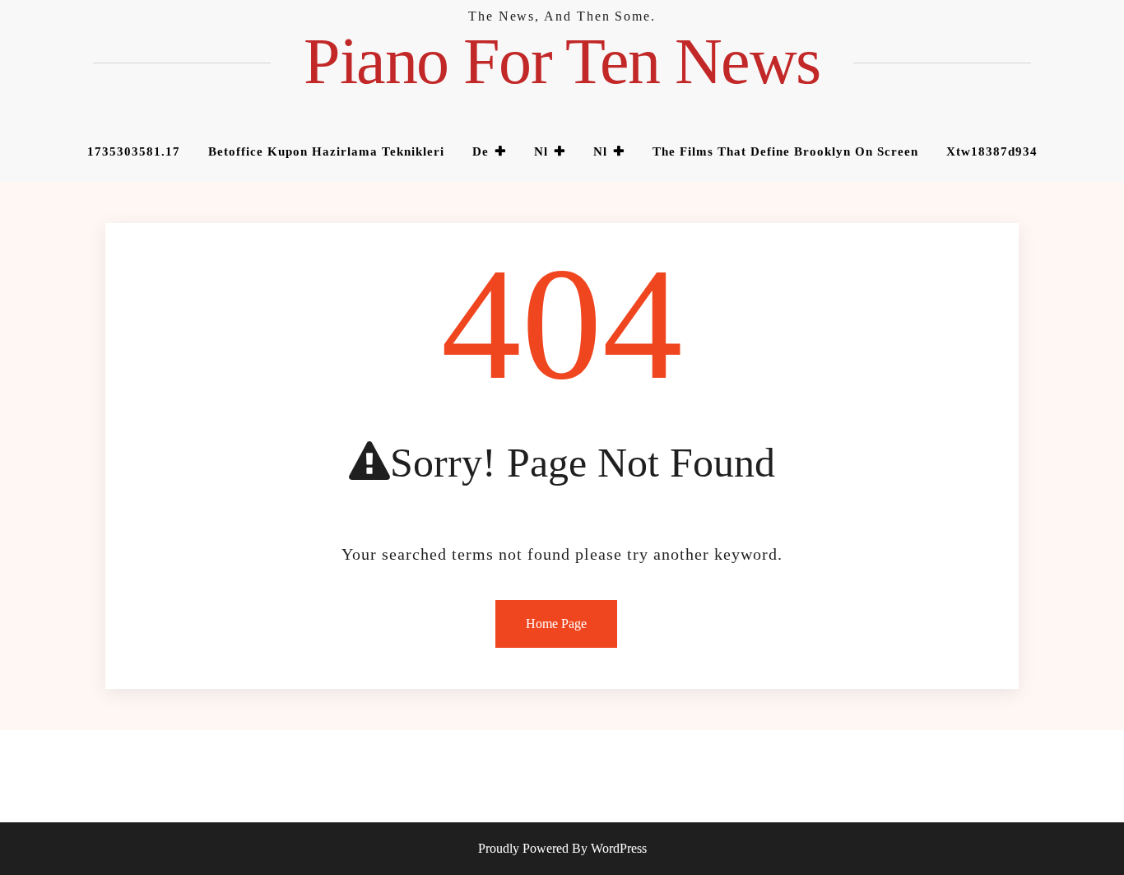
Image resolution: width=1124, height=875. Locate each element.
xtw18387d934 (992, 151)
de (480, 151)
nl (541, 151)
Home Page (556, 624)
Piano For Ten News (562, 61)
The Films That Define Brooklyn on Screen (785, 151)
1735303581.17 (133, 151)
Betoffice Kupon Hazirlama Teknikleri (326, 151)
